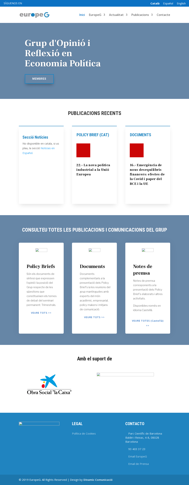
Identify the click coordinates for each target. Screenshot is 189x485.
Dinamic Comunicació (98, 479)
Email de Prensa (138, 464)
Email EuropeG (137, 456)
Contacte (163, 15)
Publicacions (140, 15)
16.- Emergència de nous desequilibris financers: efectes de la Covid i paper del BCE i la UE (147, 174)
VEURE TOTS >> (41, 312)
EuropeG (95, 15)
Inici (82, 15)
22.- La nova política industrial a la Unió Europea (93, 170)
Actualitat (116, 15)
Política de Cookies (84, 433)
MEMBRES (39, 78)
